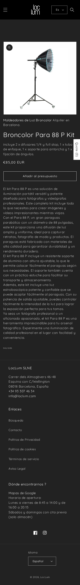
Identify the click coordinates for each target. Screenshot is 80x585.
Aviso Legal (17, 469)
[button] (5, 9)
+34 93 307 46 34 (22, 391)
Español (38, 561)
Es (57, 9)
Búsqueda (16, 420)
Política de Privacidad (24, 440)
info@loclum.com (22, 396)
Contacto (15, 430)
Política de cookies (22, 449)
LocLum (45, 577)
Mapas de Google (22, 493)
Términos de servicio (24, 459)
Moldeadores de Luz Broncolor (27, 120)
